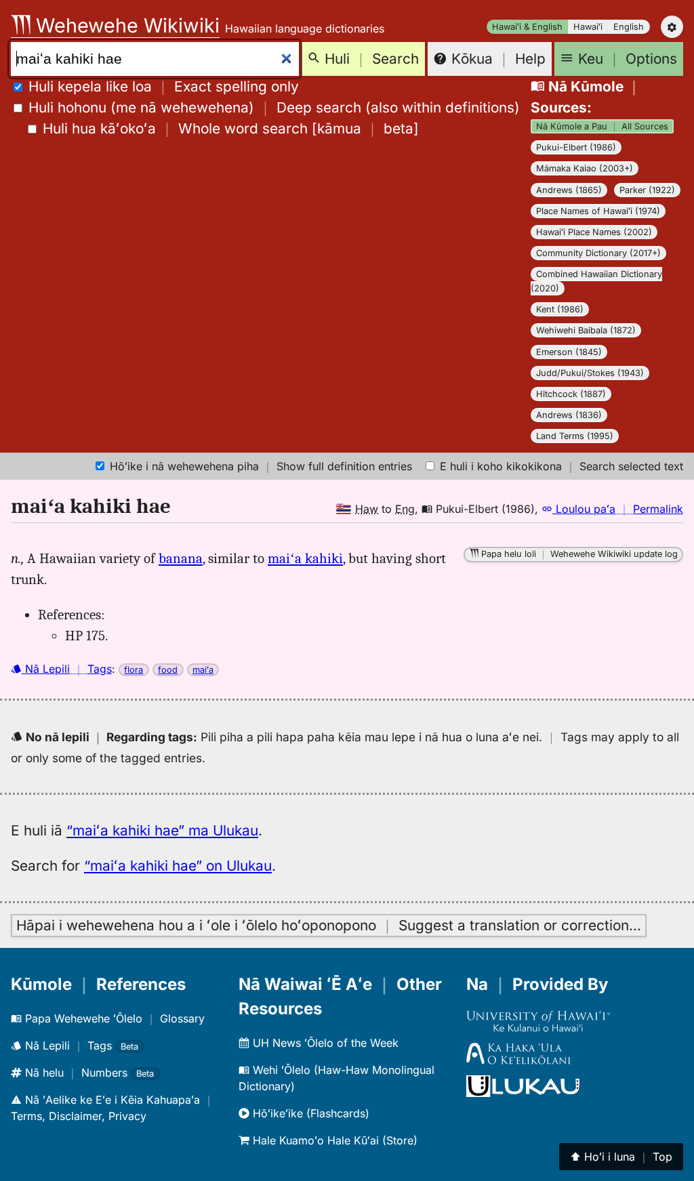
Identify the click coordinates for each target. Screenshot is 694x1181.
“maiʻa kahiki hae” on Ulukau (178, 865)
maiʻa (202, 670)
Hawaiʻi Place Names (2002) (594, 232)
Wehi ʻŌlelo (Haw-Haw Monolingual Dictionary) (336, 1078)
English (628, 27)
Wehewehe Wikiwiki (125, 25)
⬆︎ (621, 1156)
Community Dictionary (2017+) (598, 253)
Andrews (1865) (569, 190)
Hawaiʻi (588, 27)
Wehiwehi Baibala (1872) (586, 330)
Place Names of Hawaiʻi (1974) (598, 211)
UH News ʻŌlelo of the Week (324, 1043)
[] (231, 128)
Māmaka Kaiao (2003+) (584, 168)
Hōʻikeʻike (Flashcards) (309, 1113)
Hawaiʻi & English (527, 27)
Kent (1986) (560, 309)
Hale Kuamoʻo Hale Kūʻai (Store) (333, 1140)
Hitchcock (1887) (571, 394)
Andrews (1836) (569, 415)
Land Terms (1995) (574, 436)
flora (133, 670)
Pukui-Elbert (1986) (576, 147)
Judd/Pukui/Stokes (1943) (590, 373)
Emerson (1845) (569, 352)
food (168, 670)
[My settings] (672, 27)
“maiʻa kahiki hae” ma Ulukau (162, 830)
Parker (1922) (647, 190)
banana (181, 558)
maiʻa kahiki (305, 558)
